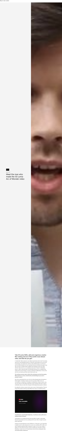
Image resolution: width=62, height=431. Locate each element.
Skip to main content (4, 0)
